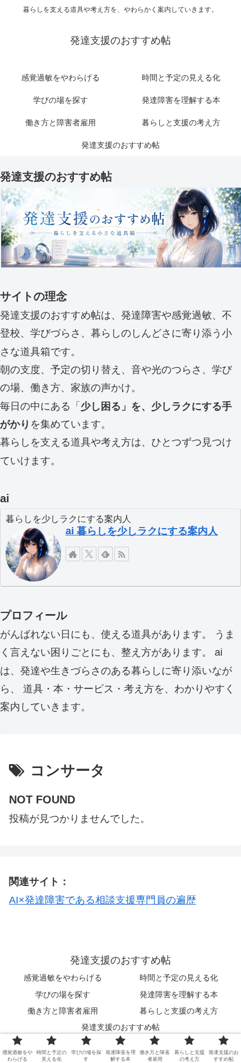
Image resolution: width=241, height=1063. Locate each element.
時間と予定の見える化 (179, 977)
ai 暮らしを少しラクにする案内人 (142, 531)
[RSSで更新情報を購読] (121, 554)
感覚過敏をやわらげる (63, 977)
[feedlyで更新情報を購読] (105, 554)
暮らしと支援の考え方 (179, 1010)
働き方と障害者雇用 (62, 1010)
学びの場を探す (62, 994)
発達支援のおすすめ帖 (120, 1027)
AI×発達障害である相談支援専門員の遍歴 (102, 900)
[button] (120, 228)
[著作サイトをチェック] (73, 554)
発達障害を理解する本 (179, 994)
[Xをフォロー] (89, 554)
